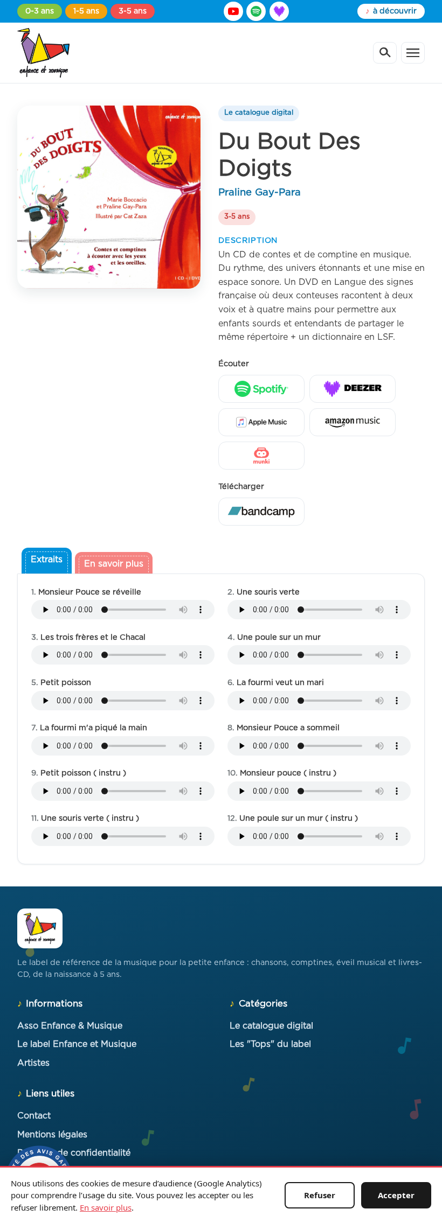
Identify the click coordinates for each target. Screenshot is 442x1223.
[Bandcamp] (261, 512)
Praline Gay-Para (259, 192)
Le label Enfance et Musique (76, 1044)
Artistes (33, 1063)
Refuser (319, 1195)
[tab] (47, 562)
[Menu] (413, 53)
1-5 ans (86, 11)
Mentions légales (52, 1134)
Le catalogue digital (258, 112)
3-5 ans (133, 11)
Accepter (396, 1195)
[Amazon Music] (352, 422)
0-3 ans (39, 11)
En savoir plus (106, 1207)
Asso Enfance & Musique (69, 1026)
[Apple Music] (261, 422)
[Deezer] (279, 11)
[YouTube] (233, 11)
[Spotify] (256, 11)
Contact (34, 1116)
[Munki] (261, 456)
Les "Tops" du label (270, 1044)
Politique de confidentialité (73, 1153)
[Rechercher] (385, 53)
